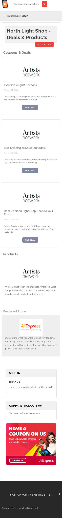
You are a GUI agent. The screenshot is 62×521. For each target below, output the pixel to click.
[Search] (44, 4)
